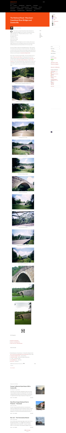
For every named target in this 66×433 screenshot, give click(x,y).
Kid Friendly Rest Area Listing (21, 10)
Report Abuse (52, 86)
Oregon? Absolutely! (12, 8)
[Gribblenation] (52, 59)
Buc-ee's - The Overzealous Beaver (19, 417)
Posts (53, 50)
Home (11, 5)
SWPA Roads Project (28, 5)
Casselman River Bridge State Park (15, 355)
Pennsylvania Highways (54, 79)
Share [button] (40, 30)
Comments (54, 51)
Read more (31, 397)
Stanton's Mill (31, 58)
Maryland (41, 35)
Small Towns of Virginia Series (28, 8)
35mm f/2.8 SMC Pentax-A (54, 71)
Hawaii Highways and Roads (20, 8)
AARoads (52, 82)
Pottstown (52, 77)
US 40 (40, 37)
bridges (40, 34)
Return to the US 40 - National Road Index (16, 343)
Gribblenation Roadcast (29, 10)
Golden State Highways (13, 10)
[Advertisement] (22, 375)
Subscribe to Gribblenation (55, 67)
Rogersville (52, 74)
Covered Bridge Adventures (37, 8)
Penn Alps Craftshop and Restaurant (23, 59)
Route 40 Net (12, 361)
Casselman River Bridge (13, 357)
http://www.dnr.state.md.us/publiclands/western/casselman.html (19, 354)
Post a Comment (12, 367)
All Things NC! (15, 5)
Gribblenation (13, 1)
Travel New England (35, 5)
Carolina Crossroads (53, 76)
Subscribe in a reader (54, 62)
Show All (52, 84)
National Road (41, 36)
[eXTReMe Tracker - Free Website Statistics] (51, 132)
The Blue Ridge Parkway (21, 5)
